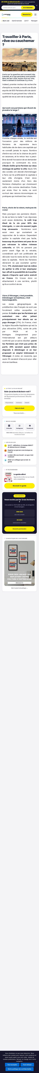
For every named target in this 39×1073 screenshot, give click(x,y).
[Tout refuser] (37, 1062)
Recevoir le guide (19, 486)
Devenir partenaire (19, 529)
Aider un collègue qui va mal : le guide (19, 461)
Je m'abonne (28, 7)
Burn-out (6, 21)
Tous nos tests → (19, 413)
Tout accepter (12, 1065)
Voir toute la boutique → (19, 588)
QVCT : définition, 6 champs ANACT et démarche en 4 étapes (20, 446)
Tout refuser (27, 1065)
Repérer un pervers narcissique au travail (20, 451)
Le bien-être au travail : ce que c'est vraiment (20, 456)
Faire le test (19, 408)
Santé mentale (17, 21)
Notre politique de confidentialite (19, 1069)
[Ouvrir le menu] (35, 15)
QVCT (26, 21)
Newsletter (27, 14)
